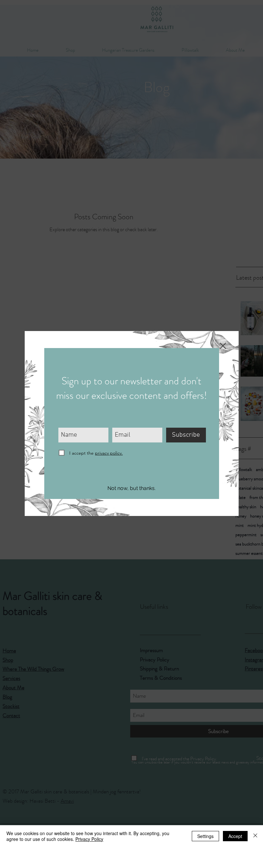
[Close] (255, 836)
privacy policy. (109, 453)
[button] (131, 488)
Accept (235, 836)
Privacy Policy (89, 839)
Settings (205, 836)
